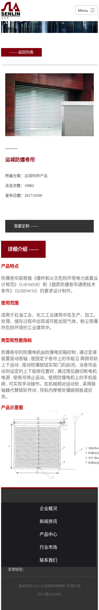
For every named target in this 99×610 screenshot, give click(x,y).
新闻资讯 (48, 521)
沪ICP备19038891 (49, 594)
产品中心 (48, 534)
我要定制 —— (26, 226)
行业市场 (48, 547)
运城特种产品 (36, 176)
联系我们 (48, 560)
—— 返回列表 (21, 52)
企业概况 (48, 508)
